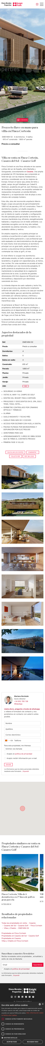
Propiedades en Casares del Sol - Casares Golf (20, 936)
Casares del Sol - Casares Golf (16, 925)
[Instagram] (15, 997)
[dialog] (22, 1024)
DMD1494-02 (23, 928)
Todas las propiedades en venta (14, 923)
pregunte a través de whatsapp (27, 709)
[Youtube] (12, 997)
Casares (30, 171)
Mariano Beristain (21, 696)
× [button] (42, 1004)
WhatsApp (18, 704)
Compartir (32, 452)
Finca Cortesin (36, 925)
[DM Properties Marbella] (12, 4)
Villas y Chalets (10, 928)
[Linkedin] (22, 997)
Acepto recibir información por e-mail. (22, 758)
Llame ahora (9, 709)
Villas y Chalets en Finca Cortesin (15, 941)
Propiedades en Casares (11, 938)
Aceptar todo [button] (12, 1042)
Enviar (8, 764)
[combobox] (8, 740)
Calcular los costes (15, 452)
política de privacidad (23, 754)
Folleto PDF (15, 456)
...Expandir (25, 771)
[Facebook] (19, 997)
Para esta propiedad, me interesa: (17, 745)
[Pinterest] (33, 997)
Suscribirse (37, 965)
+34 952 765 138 (21, 701)
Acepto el (19, 754)
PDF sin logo (29, 456)
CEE (25, 386)
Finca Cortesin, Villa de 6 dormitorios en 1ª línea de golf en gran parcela (18, 897)
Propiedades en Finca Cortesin (14, 933)
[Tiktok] (26, 997)
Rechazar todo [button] (32, 1042)
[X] (30, 997)
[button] (22, 1037)
